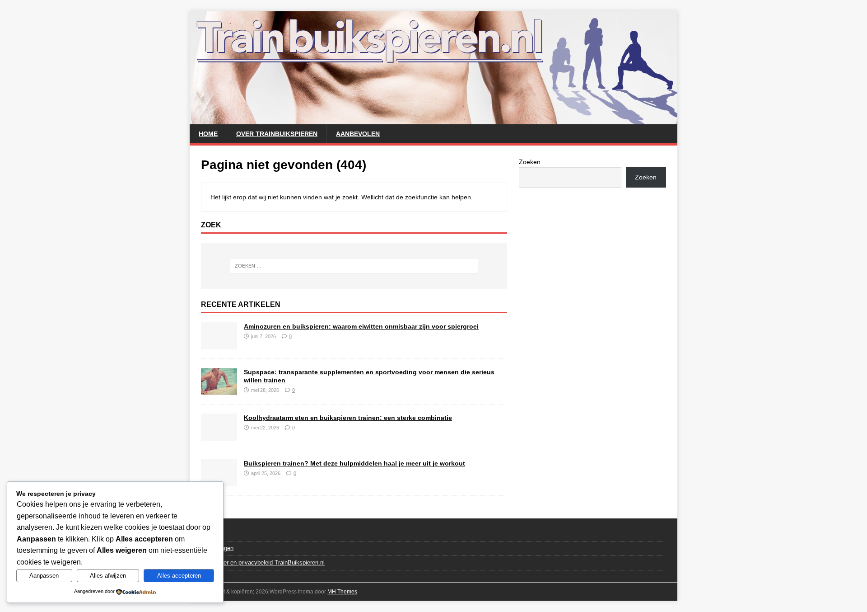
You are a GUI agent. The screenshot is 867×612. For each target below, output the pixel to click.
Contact (211, 534)
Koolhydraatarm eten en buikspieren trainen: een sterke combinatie (348, 417)
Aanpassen (44, 575)
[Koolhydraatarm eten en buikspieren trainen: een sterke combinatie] (219, 435)
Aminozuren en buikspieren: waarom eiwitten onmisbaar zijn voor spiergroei (361, 326)
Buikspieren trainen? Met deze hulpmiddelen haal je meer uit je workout (354, 463)
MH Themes (342, 591)
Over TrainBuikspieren (276, 133)
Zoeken (530, 161)
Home (208, 133)
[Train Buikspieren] (433, 119)
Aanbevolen (358, 133)
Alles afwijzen (108, 575)
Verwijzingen (217, 548)
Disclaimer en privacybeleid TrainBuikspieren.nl (263, 562)
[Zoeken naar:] (354, 265)
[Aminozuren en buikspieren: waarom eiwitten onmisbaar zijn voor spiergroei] (219, 344)
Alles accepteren (179, 575)
